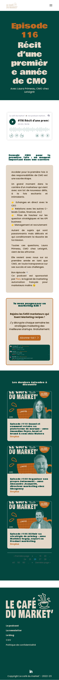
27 (40, 559)
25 (30, 559)
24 (25, 559)
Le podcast (12, 625)
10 (40, 556)
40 (13, 562)
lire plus (14, 436)
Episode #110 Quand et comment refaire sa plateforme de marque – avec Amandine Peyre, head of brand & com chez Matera (29, 428)
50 (19, 562)
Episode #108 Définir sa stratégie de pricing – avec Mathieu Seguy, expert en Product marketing (28, 537)
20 (45, 556)
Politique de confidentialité (21, 644)
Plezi (18, 279)
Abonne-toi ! (28, 337)
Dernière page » (42, 562)
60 (24, 562)
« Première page (21, 556)
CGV (8, 640)
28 (45, 559)
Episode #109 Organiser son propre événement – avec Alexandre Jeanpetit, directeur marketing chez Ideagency (29, 483)
